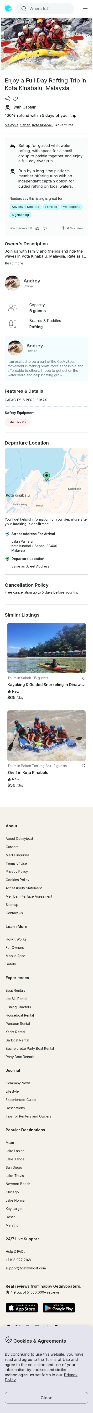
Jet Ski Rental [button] (16, 999)
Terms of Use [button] (57, 1359)
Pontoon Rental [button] (18, 1024)
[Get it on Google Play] (59, 1308)
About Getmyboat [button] (19, 838)
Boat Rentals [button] (15, 990)
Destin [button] (11, 1217)
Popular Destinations (25, 1129)
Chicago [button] (12, 1192)
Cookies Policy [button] (17, 880)
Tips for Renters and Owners (28, 1116)
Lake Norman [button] (16, 1200)
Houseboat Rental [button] (20, 1015)
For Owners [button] (15, 947)
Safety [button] (11, 964)
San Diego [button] (14, 1167)
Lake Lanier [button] (15, 1151)
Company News (18, 1083)
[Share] (7, 99)
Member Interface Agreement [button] (29, 896)
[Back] (13, 648)
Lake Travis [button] (15, 1176)
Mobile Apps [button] (16, 956)
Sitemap (12, 905)
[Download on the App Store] (22, 1308)
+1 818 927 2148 (18, 1260)
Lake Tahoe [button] (15, 1159)
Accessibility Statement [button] (24, 888)
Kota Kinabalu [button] (42, 125)
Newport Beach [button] (18, 1184)
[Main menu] (85, 8)
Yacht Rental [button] (15, 1032)
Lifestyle (12, 1091)
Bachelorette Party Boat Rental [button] (30, 1048)
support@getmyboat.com (26, 1268)
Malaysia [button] (11, 125)
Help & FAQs (15, 1251)
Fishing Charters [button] (18, 1007)
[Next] (80, 648)
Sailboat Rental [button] (17, 1040)
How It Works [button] (16, 939)
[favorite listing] (15, 99)
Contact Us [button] (14, 913)
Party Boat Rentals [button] (20, 1057)
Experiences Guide (21, 1100)
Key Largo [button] (14, 1209)
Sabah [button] (25, 125)
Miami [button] (10, 1142)
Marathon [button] (13, 1225)
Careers (12, 847)
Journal (13, 1070)
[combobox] (44, 8)
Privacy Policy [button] (17, 871)
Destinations (15, 1108)
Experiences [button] (17, 977)
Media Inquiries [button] (18, 855)
